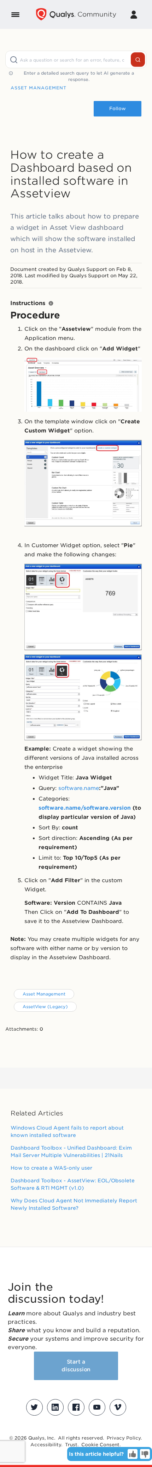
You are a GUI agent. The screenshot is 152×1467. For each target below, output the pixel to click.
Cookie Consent (100, 1444)
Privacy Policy (124, 1438)
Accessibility (45, 1444)
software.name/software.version (85, 808)
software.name (78, 788)
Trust (71, 1444)
